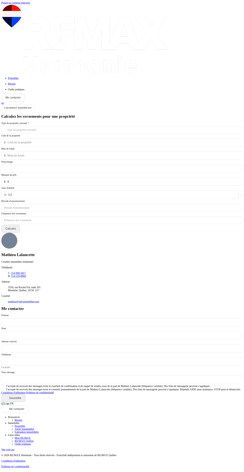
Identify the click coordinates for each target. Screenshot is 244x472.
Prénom (5, 315)
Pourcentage (7, 162)
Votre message (8, 372)
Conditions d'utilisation (13, 392)
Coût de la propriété (10, 135)
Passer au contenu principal (15, 2)
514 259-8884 (18, 276)
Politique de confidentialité (40, 392)
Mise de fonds (7, 149)
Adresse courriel (9, 341)
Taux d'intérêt (7, 188)
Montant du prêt (8, 175)
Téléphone (6, 354)
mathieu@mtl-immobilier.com (23, 301)
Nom (3, 328)
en (2, 103)
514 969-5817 (18, 273)
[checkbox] (105, 386)
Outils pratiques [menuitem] (16, 89)
